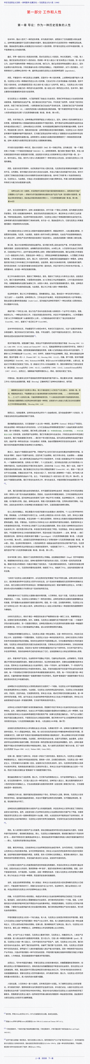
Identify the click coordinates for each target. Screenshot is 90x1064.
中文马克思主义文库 (12, 2)
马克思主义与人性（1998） (49, 2)
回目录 (44, 1058)
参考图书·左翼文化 (29, 2)
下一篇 (50, 1058)
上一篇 (37, 1058)
